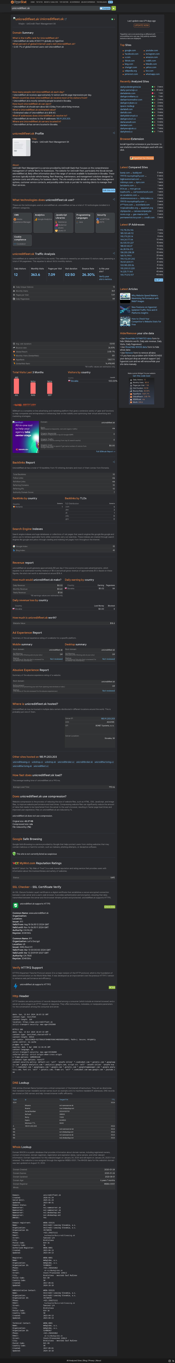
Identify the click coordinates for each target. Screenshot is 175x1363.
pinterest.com (131, 74)
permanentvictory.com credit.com (137, 217)
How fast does (37, 775)
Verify (28, 967)
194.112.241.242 (127, 259)
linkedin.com (151, 64)
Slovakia (74, 381)
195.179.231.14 (126, 236)
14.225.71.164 (126, 271)
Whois (22, 1147)
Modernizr (62, 225)
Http (21, 996)
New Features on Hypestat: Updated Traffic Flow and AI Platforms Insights (144, 310)
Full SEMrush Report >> (105, 451)
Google (27, 839)
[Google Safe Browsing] (14, 854)
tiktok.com (130, 60)
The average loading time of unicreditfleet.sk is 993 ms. (36, 780)
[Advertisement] (64, 70)
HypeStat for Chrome (143, 158)
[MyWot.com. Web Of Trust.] (16, 863)
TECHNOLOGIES (102, 2)
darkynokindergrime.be (130, 87)
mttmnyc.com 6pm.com (132, 182)
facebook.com (131, 54)
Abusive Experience (31, 670)
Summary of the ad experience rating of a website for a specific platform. (44, 638)
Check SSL (110, 907)
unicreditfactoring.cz (104, 762)
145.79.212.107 (127, 275)
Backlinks (24, 462)
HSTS (102, 222)
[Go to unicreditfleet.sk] (65, 19)
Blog (85, 1360)
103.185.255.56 (127, 265)
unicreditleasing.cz (21, 762)
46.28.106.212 (126, 249)
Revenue (23, 562)
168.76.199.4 (126, 255)
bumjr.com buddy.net (131, 173)
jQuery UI (62, 230)
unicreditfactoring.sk (22, 766)
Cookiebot (21, 244)
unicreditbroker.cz (66, 762)
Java (81, 222)
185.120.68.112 (126, 233)
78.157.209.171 (126, 262)
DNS (21, 1083)
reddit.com (151, 60)
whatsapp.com (153, 74)
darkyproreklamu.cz (129, 96)
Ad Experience (27, 632)
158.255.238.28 (127, 252)
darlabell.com (126, 109)
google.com (130, 50)
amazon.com (152, 57)
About (98, 1360)
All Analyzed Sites (74, 1360)
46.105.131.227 (127, 243)
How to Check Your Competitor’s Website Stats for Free (146, 322)
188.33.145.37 (126, 246)
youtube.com (152, 50)
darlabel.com (126, 125)
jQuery (61, 228)
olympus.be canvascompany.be (135, 211)
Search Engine (28, 529)
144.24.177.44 (126, 239)
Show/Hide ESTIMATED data (138, 338)
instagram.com (153, 54)
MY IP (110, 2)
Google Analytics (44, 219)
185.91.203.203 (63, 118)
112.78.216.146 (126, 230)
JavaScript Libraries (61, 216)
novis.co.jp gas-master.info (134, 214)
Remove (129, 353)
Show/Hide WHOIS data (136, 347)
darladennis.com (127, 93)
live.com (149, 71)
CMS (16, 215)
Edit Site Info (109, 190)
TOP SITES (39, 2)
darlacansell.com (128, 122)
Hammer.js (62, 222)
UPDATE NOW (142, 25)
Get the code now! (141, 376)
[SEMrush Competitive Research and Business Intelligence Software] (24, 405)
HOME (33, 2)
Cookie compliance (20, 238)
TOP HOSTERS (63, 2)
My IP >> (159, 280)
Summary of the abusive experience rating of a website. (37, 675)
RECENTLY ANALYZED (51, 2)
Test (113, 987)
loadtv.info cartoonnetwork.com (136, 192)
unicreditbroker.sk (84, 762)
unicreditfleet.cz (41, 766)
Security (101, 215)
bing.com (129, 64)
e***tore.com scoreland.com (135, 205)
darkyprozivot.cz (128, 119)
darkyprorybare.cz (128, 103)
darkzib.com (125, 112)
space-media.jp (127, 106)
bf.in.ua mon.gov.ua (130, 189)
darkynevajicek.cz (128, 128)
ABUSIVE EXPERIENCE (88, 2)
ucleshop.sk (50, 762)
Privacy (91, 1360)
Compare (106, 8)
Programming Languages (83, 216)
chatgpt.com (131, 67)
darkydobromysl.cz (129, 115)
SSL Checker (37, 887)
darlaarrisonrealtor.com (131, 99)
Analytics (40, 215)
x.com (127, 57)
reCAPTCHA (104, 219)
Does (39, 796)
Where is (35, 704)
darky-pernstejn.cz (128, 90)
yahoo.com (151, 67)
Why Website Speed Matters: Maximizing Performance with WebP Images (145, 298)
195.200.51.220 (127, 268)
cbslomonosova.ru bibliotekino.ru (136, 198)
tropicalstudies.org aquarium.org (136, 208)
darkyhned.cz (126, 131)
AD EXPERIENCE (75, 2)
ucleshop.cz (37, 762)
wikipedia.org (131, 71)
